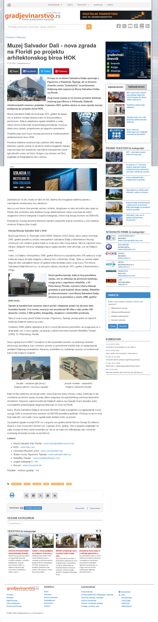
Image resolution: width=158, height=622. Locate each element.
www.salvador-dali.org (59, 454)
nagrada (36, 484)
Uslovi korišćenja (14, 606)
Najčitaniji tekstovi (136, 87)
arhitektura (16, 484)
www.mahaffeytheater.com (46, 458)
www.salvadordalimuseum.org (59, 443)
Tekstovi (21, 37)
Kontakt (9, 598)
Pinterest (62, 71)
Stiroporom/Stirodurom (120, 312)
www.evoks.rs (124, 258)
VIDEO (110, 5)
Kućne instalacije (88, 601)
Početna (10, 37)
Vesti (46, 592)
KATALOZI (98, 5)
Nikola (108, 350)
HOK (46, 484)
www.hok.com (28, 447)
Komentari (113, 339)
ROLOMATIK (123, 245)
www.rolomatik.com (126, 249)
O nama (9, 595)
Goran (108, 344)
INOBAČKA (123, 271)
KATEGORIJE (55, 6)
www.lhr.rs (122, 284)
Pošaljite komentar (33, 508)
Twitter (46, 71)
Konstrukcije (87, 592)
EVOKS (121, 253)
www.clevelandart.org (51, 450)
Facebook (30, 71)
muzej (27, 484)
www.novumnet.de (32, 465)
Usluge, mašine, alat (90, 606)
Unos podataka (13, 603)
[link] (40, 16)
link (36, 461)
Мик (107, 369)
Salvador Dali (57, 484)
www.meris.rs (124, 267)
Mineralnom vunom (119, 308)
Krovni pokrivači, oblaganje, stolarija (97, 595)
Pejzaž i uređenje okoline (92, 603)
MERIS (121, 262)
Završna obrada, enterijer (92, 598)
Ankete (47, 606)
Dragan (109, 357)
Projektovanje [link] (15, 523)
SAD (69, 484)
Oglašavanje (11, 601)
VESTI (70, 5)
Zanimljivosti (49, 600)
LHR (120, 280)
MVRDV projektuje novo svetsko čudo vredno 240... (66, 553)
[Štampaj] (12, 495)
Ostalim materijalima (119, 316)
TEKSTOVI (83, 6)
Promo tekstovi (50, 597)
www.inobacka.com (126, 276)
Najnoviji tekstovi (115, 87)
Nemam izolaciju (118, 320)
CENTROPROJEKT (126, 236)
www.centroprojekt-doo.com (130, 241)
